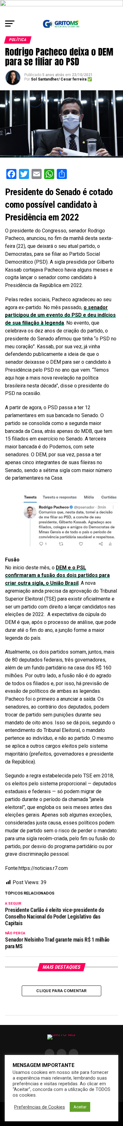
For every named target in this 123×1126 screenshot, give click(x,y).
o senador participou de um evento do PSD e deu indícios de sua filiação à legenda (60, 315)
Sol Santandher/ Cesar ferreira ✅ (61, 79)
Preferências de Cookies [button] (39, 1107)
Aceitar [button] (79, 1107)
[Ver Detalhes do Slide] (61, 8)
